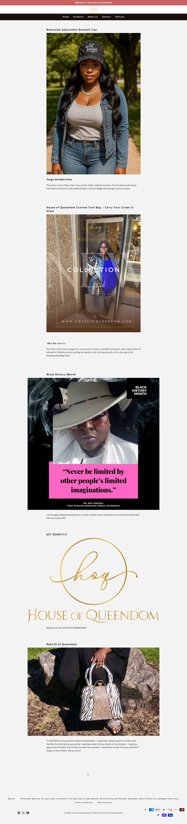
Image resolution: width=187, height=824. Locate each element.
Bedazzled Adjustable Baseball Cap (71, 29)
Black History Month (61, 374)
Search (11, 798)
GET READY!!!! (56, 534)
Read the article (55, 194)
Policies (119, 16)
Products (78, 16)
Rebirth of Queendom (61, 644)
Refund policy (105, 802)
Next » (98, 774)
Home (66, 16)
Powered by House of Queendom (107, 812)
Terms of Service (83, 802)
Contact (106, 16)
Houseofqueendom (81, 812)
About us (93, 16)
